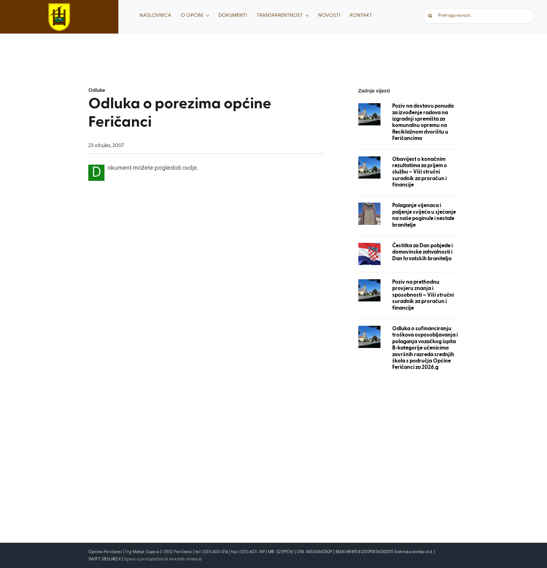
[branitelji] (369, 206)
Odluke (96, 90)
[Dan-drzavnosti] (369, 246)
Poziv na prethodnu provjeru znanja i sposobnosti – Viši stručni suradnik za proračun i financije (423, 295)
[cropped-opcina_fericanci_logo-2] (59, 6)
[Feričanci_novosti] (369, 106)
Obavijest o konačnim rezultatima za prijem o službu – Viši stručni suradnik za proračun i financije (419, 172)
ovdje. (190, 168)
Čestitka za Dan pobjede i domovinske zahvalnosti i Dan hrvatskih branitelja (422, 252)
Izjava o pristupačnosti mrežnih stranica (163, 559)
